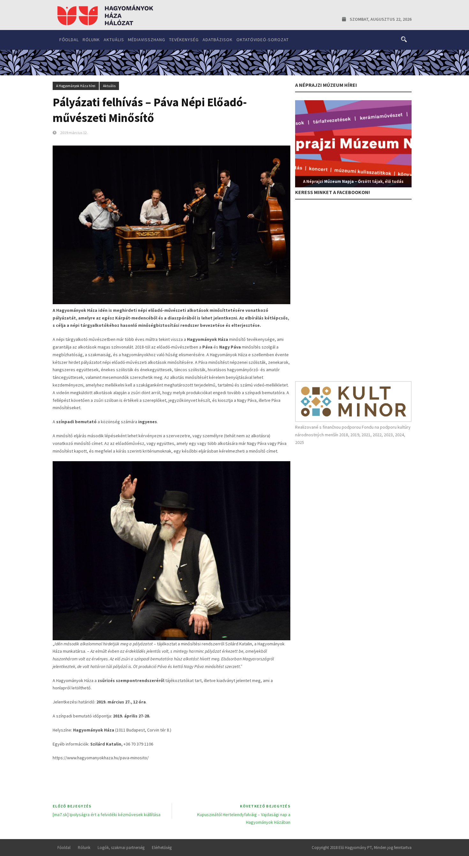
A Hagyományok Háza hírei (75, 86)
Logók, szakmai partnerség (121, 847)
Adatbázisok (218, 39)
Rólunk (91, 39)
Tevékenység (184, 39)
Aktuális (114, 39)
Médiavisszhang (146, 39)
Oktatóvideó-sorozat (262, 39)
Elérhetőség (162, 847)
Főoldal (69, 39)
